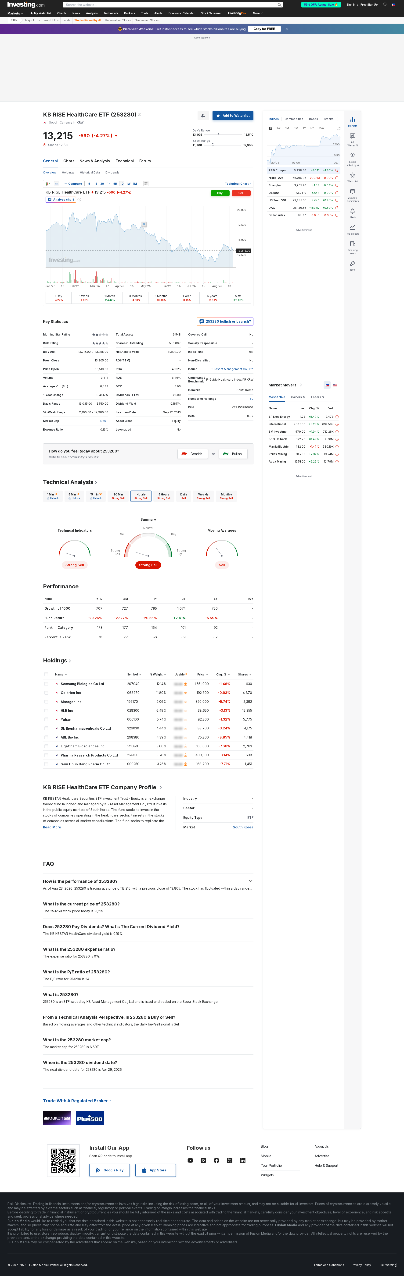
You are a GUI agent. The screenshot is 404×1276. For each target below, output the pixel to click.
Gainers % (298, 397)
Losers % (318, 397)
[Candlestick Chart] (47, 183)
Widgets (267, 1175)
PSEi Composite (280, 170)
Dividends (112, 172)
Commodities (294, 119)
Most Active (277, 397)
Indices (274, 119)
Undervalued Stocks (118, 20)
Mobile (266, 1156)
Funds (66, 20)
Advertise (322, 1156)
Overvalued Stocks (147, 20)
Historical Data (90, 172)
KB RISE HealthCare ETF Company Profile (99, 787)
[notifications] (385, 4)
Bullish (237, 454)
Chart (68, 161)
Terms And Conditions (329, 1265)
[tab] (53, 496)
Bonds (313, 119)
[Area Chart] (56, 183)
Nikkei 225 (276, 178)
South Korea (243, 827)
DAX (272, 207)
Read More (52, 827)
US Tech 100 (277, 200)
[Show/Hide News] (145, 183)
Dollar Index (277, 215)
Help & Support (326, 1165)
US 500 (274, 192)
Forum (145, 161)
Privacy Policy (361, 1265)
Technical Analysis (68, 482)
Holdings (68, 172)
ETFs (14, 20)
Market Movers (282, 385)
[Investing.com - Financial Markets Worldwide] (25, 4)
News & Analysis (94, 161)
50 (251, 398)
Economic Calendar (182, 13)
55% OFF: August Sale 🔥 (321, 4)
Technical (124, 161)
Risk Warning (387, 1265)
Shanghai (275, 185)
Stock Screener (211, 13)
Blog (264, 1146)
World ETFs (51, 20)
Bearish (196, 454)
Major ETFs (32, 20)
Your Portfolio (271, 1165)
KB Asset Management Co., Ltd (232, 369)
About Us (322, 1146)
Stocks (328, 119)
